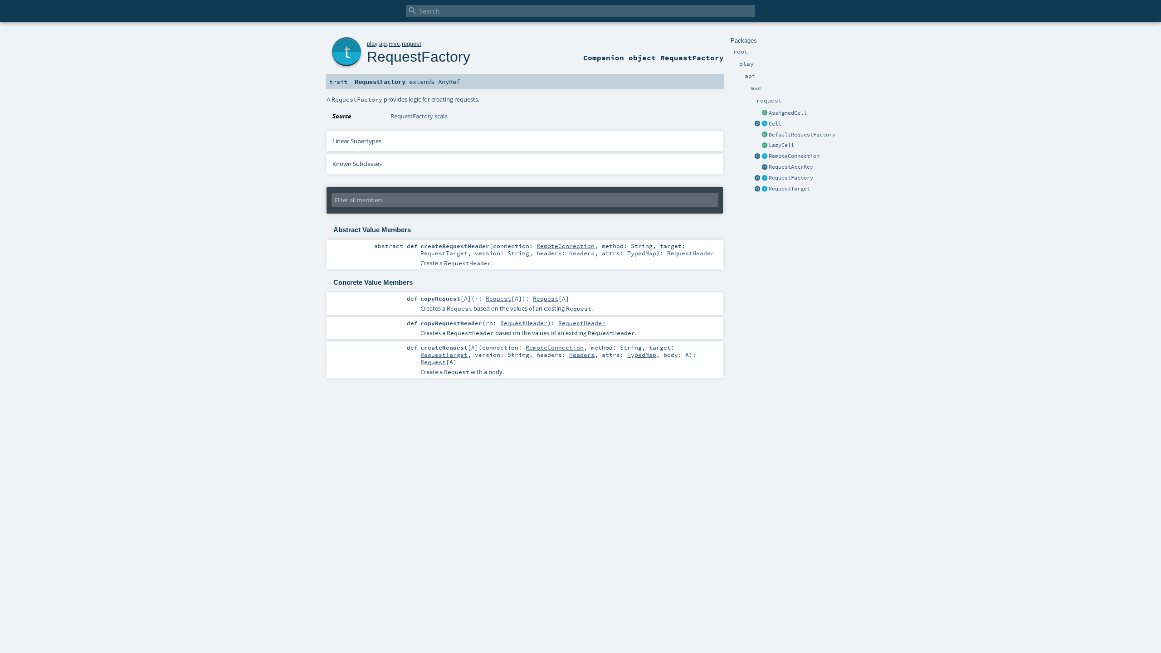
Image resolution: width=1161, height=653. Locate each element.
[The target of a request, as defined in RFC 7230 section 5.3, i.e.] (764, 189)
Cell (775, 124)
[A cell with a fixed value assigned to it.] (764, 113)
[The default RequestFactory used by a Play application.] (764, 135)
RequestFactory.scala (419, 116)
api (383, 43)
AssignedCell (788, 113)
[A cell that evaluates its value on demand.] (764, 145)
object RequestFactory (676, 57)
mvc (394, 43)
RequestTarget (789, 188)
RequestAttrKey (791, 167)
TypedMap (641, 253)
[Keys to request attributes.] (764, 167)
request (411, 43)
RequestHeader (690, 253)
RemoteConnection (794, 156)
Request (498, 298)
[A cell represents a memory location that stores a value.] (764, 124)
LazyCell (781, 145)
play (372, 43)
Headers (582, 253)
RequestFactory (791, 178)
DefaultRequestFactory (802, 135)
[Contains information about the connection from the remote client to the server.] (764, 156)
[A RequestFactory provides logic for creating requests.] (764, 178)
